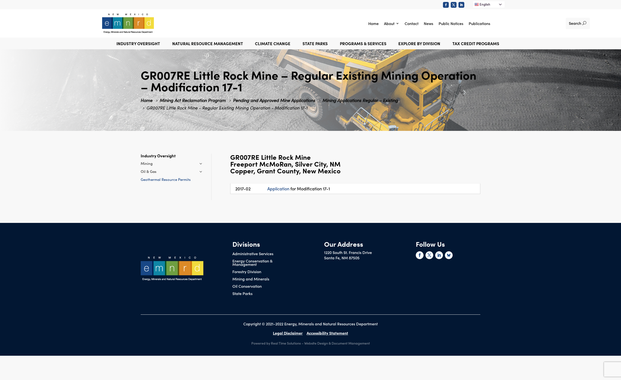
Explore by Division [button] (419, 44)
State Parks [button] (315, 44)
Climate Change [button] (272, 44)
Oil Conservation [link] (247, 286)
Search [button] (575, 23)
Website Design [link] (316, 343)
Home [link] (373, 23)
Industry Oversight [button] (138, 44)
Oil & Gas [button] (148, 171)
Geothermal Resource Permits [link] (166, 179)
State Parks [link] (242, 294)
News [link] (428, 23)
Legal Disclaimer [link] (288, 333)
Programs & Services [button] (363, 44)
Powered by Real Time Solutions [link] (276, 343)
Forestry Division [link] (246, 272)
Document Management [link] (351, 343)
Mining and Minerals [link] (250, 279)
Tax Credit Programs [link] (475, 44)
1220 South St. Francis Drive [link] (348, 252)
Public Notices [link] (451, 23)
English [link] (484, 4)
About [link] (389, 23)
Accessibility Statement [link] (327, 333)
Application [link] (278, 189)
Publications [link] (479, 23)
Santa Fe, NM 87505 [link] (342, 257)
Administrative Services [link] (252, 254)
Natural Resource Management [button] (207, 44)
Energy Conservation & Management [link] (252, 263)
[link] (446, 5)
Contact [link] (411, 23)
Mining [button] (147, 163)
